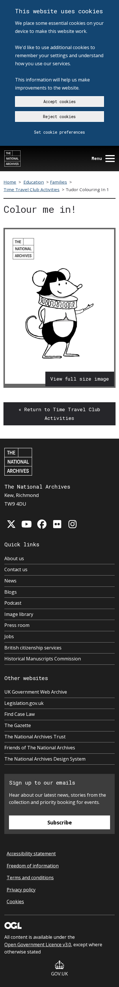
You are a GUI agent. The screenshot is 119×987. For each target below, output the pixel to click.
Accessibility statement (31, 853)
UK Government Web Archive (35, 692)
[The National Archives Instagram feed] (72, 524)
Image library (18, 614)
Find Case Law (19, 714)
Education (33, 182)
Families (58, 182)
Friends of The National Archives (39, 747)
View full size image (79, 378)
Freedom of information (33, 866)
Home (9, 182)
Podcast (12, 603)
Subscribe (59, 822)
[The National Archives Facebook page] (42, 524)
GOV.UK (59, 974)
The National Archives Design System (44, 759)
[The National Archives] (12, 158)
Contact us (15, 569)
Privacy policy (21, 890)
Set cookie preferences (59, 132)
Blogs (10, 592)
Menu (97, 158)
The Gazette (17, 725)
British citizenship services (33, 648)
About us (14, 558)
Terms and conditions (30, 877)
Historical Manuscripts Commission (42, 658)
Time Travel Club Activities (31, 189)
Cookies (15, 901)
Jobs (9, 636)
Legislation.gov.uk (24, 703)
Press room (16, 625)
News (10, 581)
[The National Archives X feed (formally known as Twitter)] (11, 524)
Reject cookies (59, 116)
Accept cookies (59, 101)
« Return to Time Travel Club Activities (59, 413)
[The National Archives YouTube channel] (27, 524)
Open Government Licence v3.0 (37, 944)
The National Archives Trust (35, 736)
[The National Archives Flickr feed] (57, 524)
